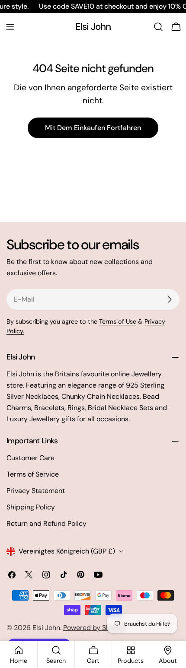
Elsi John (93, 26)
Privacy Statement (35, 490)
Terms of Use (117, 321)
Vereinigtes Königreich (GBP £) (67, 551)
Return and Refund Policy (46, 523)
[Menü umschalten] (10, 26)
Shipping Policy (30, 507)
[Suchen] (158, 26)
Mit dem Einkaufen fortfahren (93, 127)
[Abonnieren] (169, 299)
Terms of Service (32, 474)
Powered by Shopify (94, 627)
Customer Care (30, 457)
